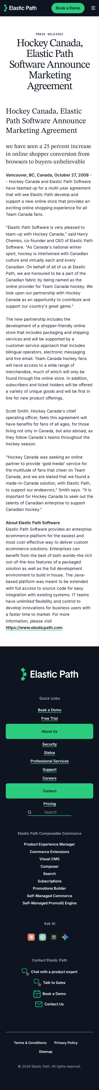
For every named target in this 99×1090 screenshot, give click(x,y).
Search (49, 873)
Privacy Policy (66, 1043)
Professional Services (50, 761)
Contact (49, 791)
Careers (49, 778)
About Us (49, 731)
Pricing (49, 803)
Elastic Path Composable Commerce (49, 833)
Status (49, 752)
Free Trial (49, 718)
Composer (50, 866)
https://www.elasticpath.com (34, 627)
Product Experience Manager (49, 844)
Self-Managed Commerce (49, 896)
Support (49, 769)
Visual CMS (49, 859)
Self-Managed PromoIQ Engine (50, 903)
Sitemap (45, 1051)
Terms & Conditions (30, 1043)
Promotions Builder (49, 888)
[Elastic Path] (20, 8)
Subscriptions (50, 881)
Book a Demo (68, 8)
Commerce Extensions (49, 851)
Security (49, 744)
